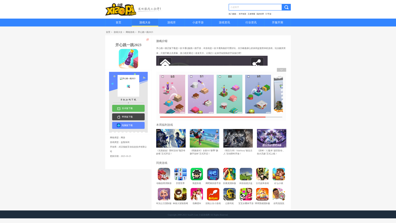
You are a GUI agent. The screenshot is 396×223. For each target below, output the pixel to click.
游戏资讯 (224, 22)
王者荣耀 (251, 14)
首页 (118, 22)
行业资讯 (251, 22)
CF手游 (268, 14)
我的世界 (260, 14)
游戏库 (171, 22)
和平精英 (242, 14)
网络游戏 (130, 32)
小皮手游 (198, 22)
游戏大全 (145, 22)
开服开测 (277, 22)
